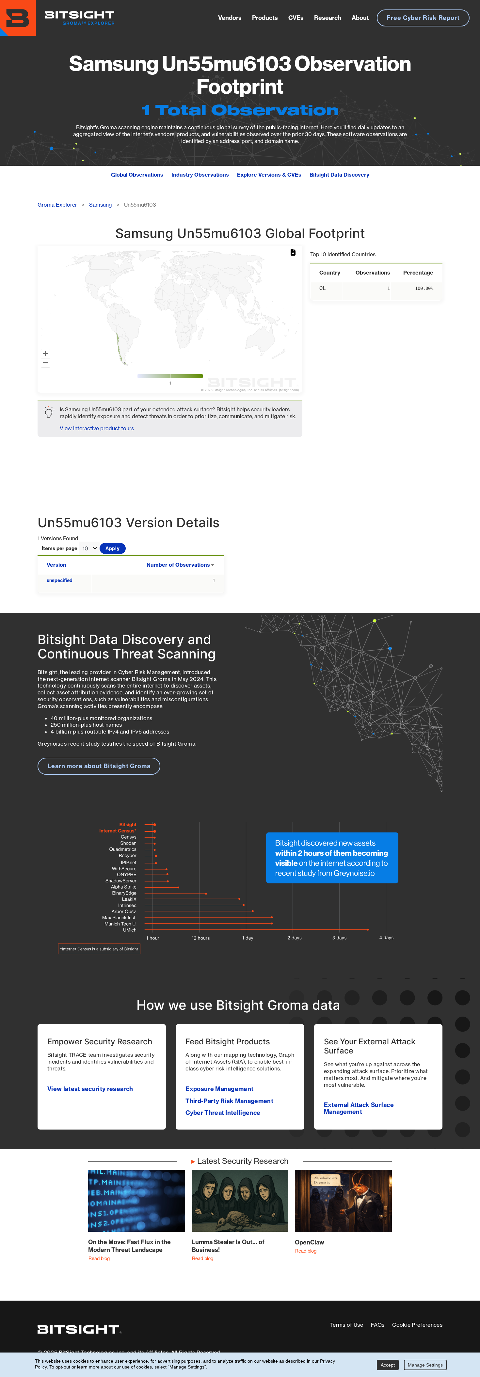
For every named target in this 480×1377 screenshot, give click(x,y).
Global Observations (137, 174)
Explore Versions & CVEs (269, 174)
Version (56, 565)
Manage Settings (425, 1365)
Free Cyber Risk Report (423, 18)
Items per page (59, 548)
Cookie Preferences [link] (417, 1325)
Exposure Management (219, 1089)
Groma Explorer (57, 204)
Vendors (230, 18)
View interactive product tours (97, 428)
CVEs (296, 18)
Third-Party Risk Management (229, 1101)
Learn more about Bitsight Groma (99, 766)
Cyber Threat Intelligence (222, 1112)
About (360, 18)
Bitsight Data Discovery (339, 174)
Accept (388, 1365)
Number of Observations (181, 565)
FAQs (377, 1325)
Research (327, 18)
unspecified (59, 580)
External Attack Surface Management (359, 1108)
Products (265, 18)
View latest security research (90, 1089)
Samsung (100, 204)
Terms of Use (346, 1325)
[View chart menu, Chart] (294, 253)
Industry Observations (200, 174)
